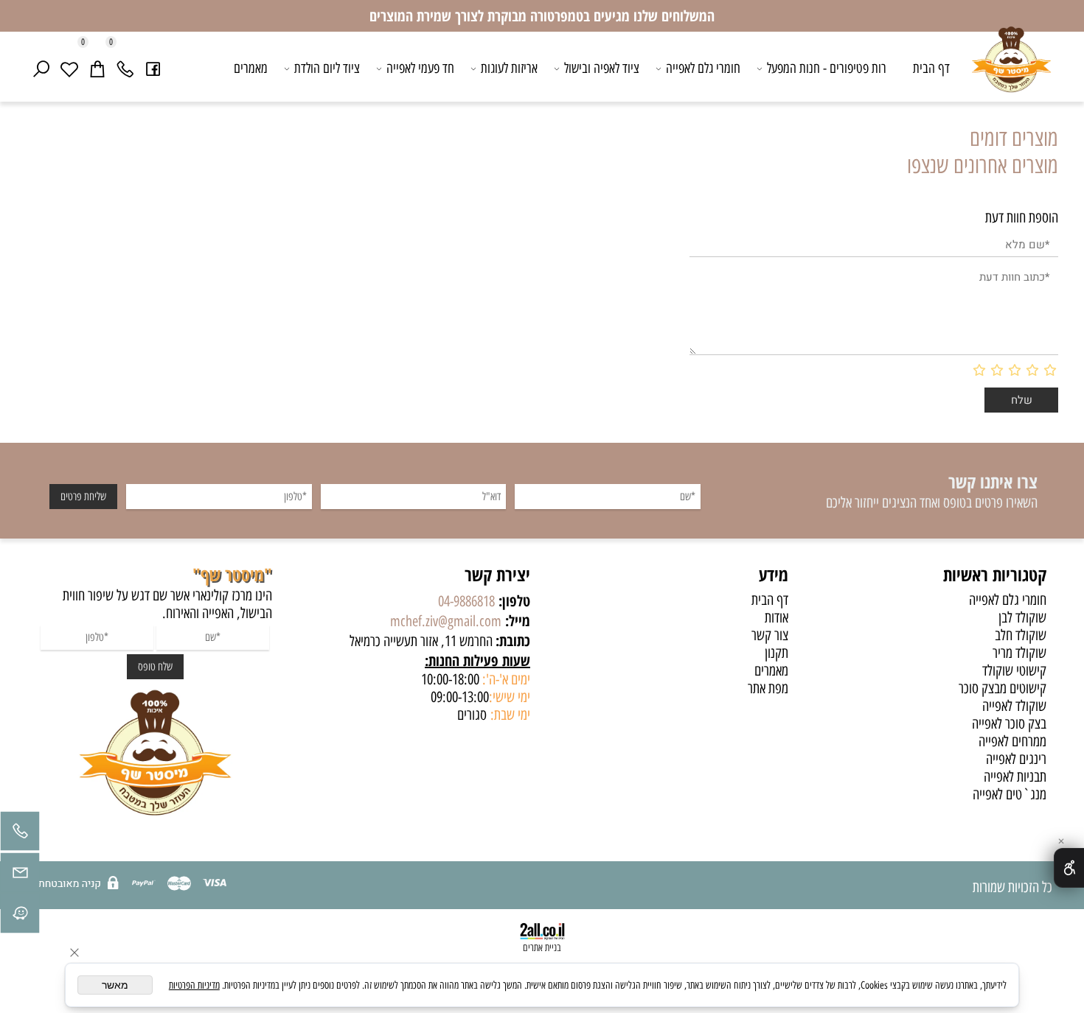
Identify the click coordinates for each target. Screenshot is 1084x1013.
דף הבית (931, 68)
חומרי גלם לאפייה (703, 68)
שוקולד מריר (1019, 653)
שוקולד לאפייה (1014, 706)
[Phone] (125, 68)
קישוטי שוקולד (1014, 670)
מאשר (115, 985)
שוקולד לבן (1022, 617)
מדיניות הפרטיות (194, 985)
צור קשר (769, 635)
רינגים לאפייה (1016, 759)
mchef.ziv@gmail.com (445, 621)
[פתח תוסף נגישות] (1069, 868)
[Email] (19, 876)
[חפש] (41, 68)
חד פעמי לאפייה (420, 68)
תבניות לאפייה (1015, 776)
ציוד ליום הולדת (327, 68)
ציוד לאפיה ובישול (601, 68)
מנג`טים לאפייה (1009, 794)
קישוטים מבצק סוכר (1002, 688)
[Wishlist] (69, 68)
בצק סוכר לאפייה (1009, 723)
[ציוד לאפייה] (1011, 70)
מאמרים (251, 68)
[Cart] (97, 68)
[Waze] (19, 917)
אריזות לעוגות (509, 68)
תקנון (776, 653)
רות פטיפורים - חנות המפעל (826, 68)
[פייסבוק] (153, 68)
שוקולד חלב (1020, 635)
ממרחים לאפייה (1012, 741)
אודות (776, 617)
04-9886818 (466, 601)
